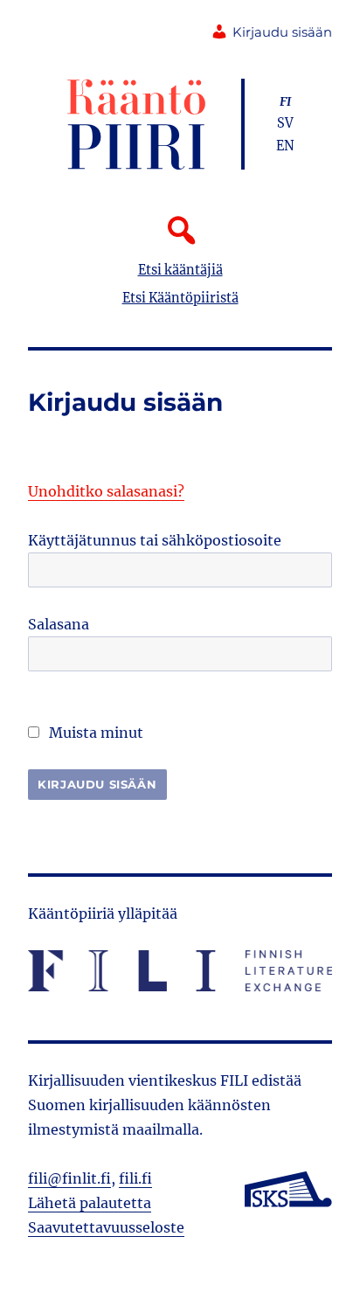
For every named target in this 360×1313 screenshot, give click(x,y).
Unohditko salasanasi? (106, 491)
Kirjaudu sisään (282, 32)
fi (285, 101)
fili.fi (135, 1178)
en (285, 146)
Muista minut (94, 732)
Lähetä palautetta (89, 1203)
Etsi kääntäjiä (180, 270)
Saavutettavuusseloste (106, 1227)
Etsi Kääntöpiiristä (180, 298)
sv (285, 123)
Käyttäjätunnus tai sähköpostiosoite (154, 540)
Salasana (58, 624)
